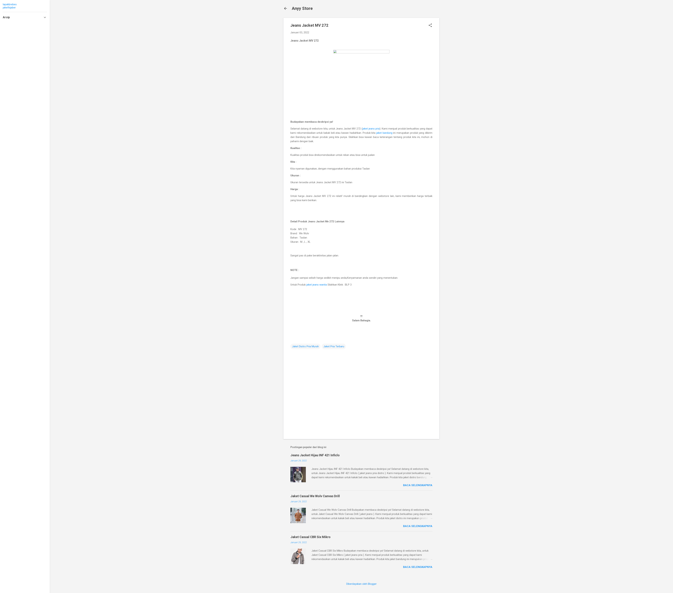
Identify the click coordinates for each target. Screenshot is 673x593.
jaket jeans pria (371, 128)
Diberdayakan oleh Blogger (361, 583)
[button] (430, 25)
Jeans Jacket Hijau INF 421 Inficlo (315, 455)
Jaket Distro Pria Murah (305, 346)
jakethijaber (9, 7)
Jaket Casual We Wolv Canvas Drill (315, 496)
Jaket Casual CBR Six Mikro (310, 537)
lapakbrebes (10, 4)
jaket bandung (384, 132)
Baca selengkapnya (417, 485)
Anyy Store (302, 8)
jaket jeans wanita (316, 284)
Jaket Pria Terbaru (333, 346)
